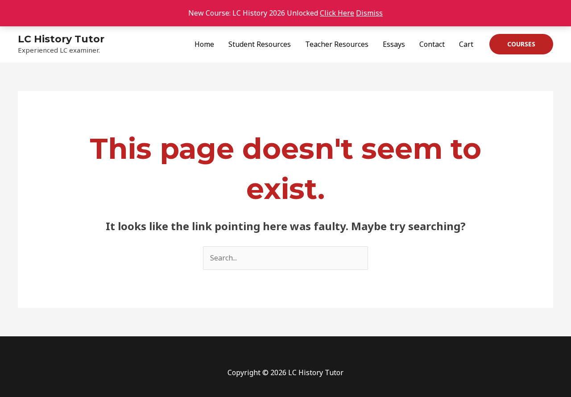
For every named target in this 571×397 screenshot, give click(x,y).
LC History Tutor (61, 39)
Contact (432, 44)
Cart (466, 44)
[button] (521, 44)
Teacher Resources (336, 44)
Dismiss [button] (369, 13)
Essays (394, 44)
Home (204, 44)
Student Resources (259, 44)
